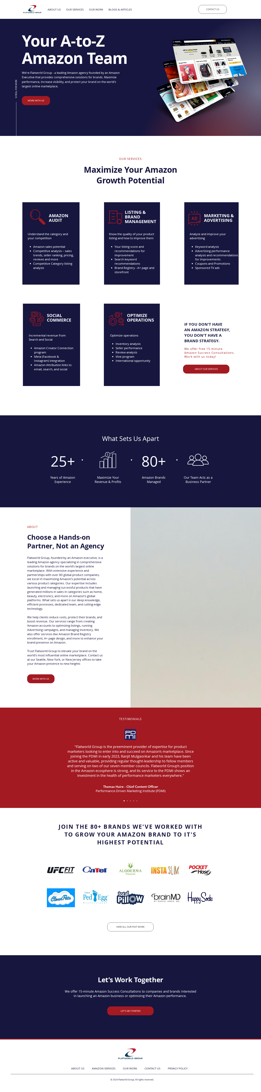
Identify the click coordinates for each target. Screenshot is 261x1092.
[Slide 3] (130, 800)
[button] (120, 9)
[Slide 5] (136, 800)
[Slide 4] (133, 800)
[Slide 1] (124, 800)
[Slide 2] (127, 800)
